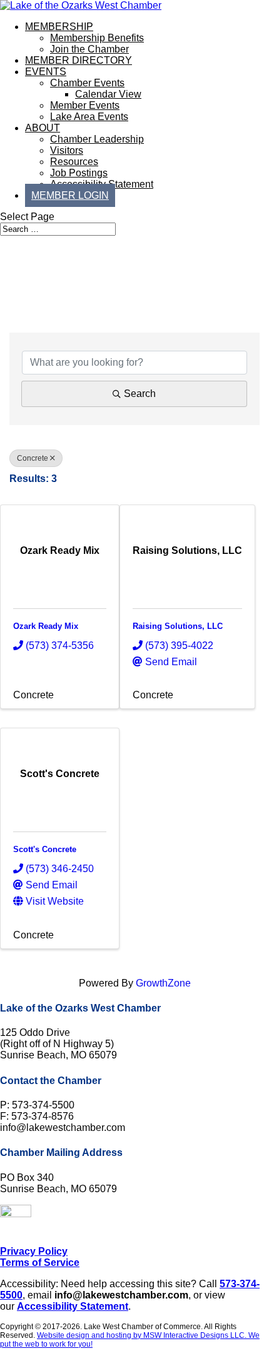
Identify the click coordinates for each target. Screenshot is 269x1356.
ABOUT (42, 128)
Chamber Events (87, 83)
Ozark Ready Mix (45, 626)
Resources (74, 161)
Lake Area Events (89, 116)
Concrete (32, 458)
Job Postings (79, 173)
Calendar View (108, 94)
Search (140, 393)
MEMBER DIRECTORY (78, 60)
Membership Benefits (97, 38)
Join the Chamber (89, 49)
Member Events (84, 105)
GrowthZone (163, 983)
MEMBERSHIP (59, 26)
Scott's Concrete (44, 849)
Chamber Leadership (97, 139)
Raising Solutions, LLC (178, 626)
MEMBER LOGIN (70, 195)
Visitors (66, 150)
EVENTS (45, 71)
